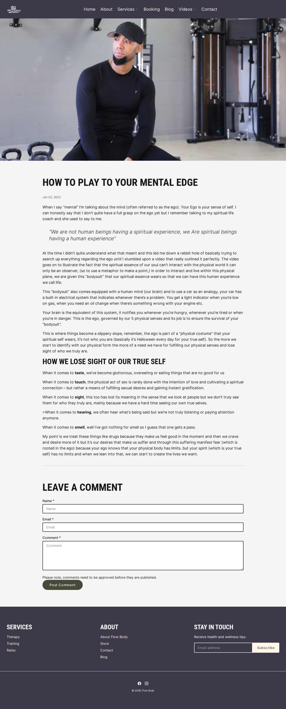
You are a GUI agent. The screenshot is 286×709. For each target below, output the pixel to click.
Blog (169, 9)
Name (48, 501)
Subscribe (266, 648)
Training (13, 643)
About (106, 9)
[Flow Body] (14, 9)
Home (89, 9)
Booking (152, 9)
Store (104, 643)
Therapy (13, 637)
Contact (209, 9)
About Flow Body (114, 637)
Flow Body (148, 690)
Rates (11, 650)
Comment (52, 538)
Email (48, 519)
